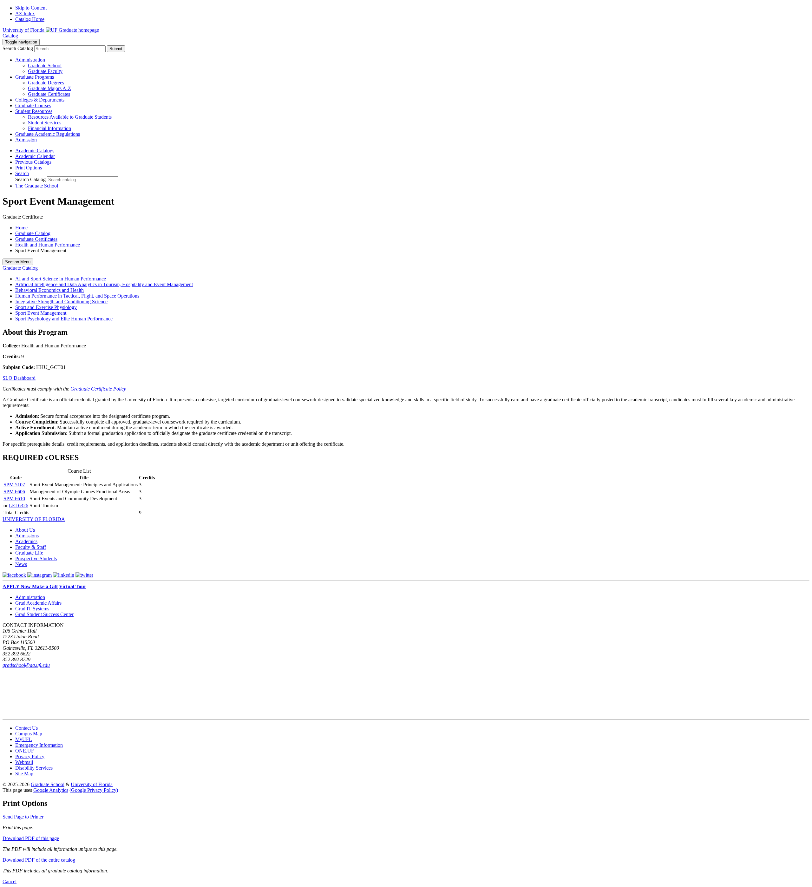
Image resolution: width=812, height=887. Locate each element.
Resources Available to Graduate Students (70, 117)
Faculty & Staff (30, 547)
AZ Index (25, 13)
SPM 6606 (14, 491)
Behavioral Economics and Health (49, 290)
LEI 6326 (18, 505)
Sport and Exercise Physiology (46, 307)
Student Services (44, 122)
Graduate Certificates (49, 94)
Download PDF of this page (31, 838)
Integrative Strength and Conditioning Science (61, 301)
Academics (26, 541)
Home (21, 227)
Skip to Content (31, 7)
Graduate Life (29, 552)
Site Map (24, 773)
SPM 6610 (14, 498)
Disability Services (34, 768)
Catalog (10, 35)
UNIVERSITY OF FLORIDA (34, 519)
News (21, 564)
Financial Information (49, 128)
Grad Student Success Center (44, 614)
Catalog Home (29, 19)
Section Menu (17, 262)
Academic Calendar (35, 156)
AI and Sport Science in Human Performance (60, 278)
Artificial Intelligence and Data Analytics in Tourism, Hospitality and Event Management (104, 284)
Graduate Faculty (45, 71)
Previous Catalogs (33, 162)
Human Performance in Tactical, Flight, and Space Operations (77, 296)
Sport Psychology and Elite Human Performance (64, 318)
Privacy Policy (29, 756)
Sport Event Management (40, 313)
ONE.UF (24, 750)
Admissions (27, 535)
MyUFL (23, 739)
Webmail (24, 762)
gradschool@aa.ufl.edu (26, 665)
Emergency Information (39, 745)
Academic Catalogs (34, 150)
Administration (30, 597)
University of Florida (92, 784)
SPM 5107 (14, 484)
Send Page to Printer (23, 816)
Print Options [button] (28, 167)
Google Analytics (50, 790)
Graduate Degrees (46, 82)
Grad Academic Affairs (38, 603)
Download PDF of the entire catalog (39, 860)
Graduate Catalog (32, 233)
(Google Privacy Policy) (93, 790)
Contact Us (26, 728)
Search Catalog (18, 48)
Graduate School (45, 65)
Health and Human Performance (47, 244)
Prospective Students (36, 558)
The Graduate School (36, 185)
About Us (25, 530)
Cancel (9, 881)
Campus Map (28, 733)
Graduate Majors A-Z (49, 88)
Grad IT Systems (32, 608)
